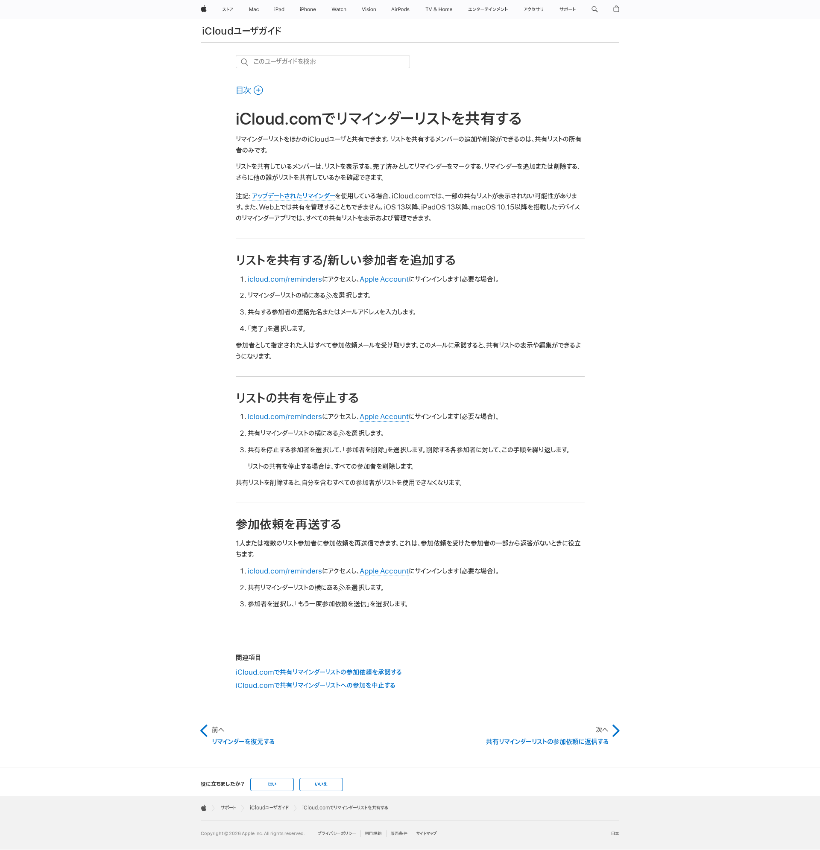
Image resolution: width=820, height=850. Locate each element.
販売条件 (398, 833)
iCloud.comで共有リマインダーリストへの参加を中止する (315, 685)
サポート (228, 808)
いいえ (321, 784)
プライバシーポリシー (337, 833)
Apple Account (384, 279)
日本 (615, 833)
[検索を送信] (244, 62)
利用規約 (373, 833)
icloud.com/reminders (285, 279)
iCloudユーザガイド (241, 31)
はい (272, 784)
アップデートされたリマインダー (293, 196)
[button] (594, 9)
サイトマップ (426, 833)
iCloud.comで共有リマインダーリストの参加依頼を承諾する (319, 672)
